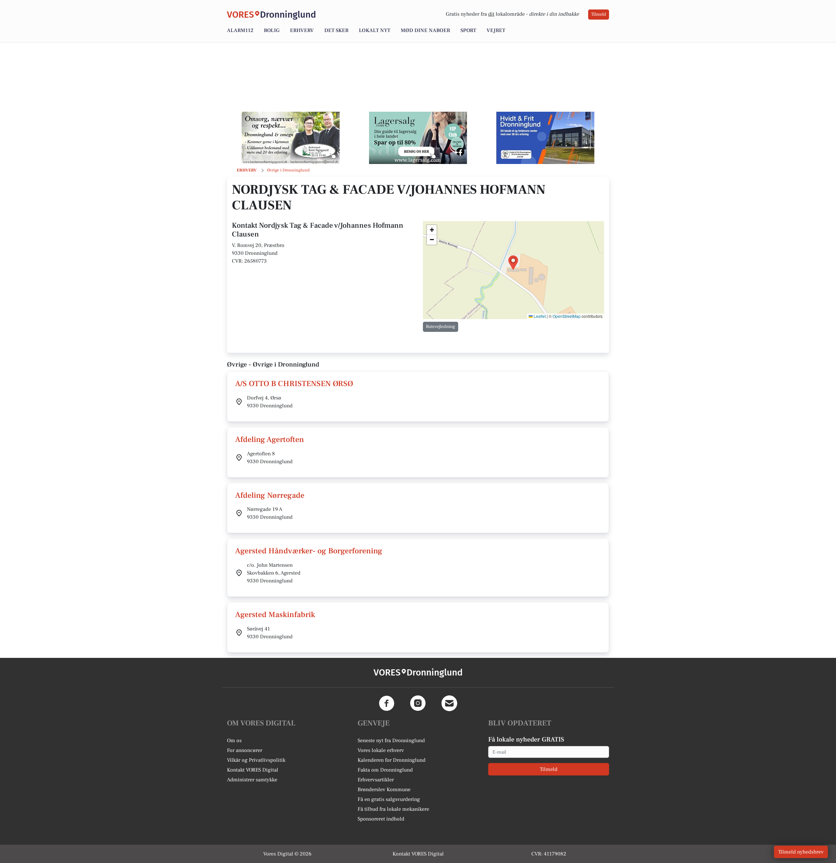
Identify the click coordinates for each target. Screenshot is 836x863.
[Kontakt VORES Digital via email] (449, 703)
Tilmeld (598, 14)
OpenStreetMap (567, 316)
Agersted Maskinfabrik (275, 615)
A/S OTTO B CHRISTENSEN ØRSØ (294, 384)
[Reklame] (291, 138)
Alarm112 (240, 30)
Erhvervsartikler (376, 779)
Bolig (272, 30)
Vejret (496, 30)
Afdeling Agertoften (269, 439)
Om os (234, 740)
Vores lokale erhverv (381, 750)
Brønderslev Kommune (384, 789)
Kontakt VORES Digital (252, 770)
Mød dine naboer (425, 30)
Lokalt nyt (374, 30)
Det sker (336, 30)
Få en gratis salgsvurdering (389, 799)
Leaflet (539, 316)
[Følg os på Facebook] (386, 703)
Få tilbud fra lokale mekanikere (393, 809)
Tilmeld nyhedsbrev (801, 852)
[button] (513, 262)
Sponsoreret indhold (381, 819)
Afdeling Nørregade (269, 495)
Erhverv (302, 30)
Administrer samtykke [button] (252, 779)
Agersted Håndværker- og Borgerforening (308, 551)
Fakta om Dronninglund (385, 770)
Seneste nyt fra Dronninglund (391, 740)
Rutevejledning (440, 327)
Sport (468, 30)
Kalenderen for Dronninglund (392, 760)
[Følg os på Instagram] (418, 703)
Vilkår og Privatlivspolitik (256, 760)
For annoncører (244, 750)
